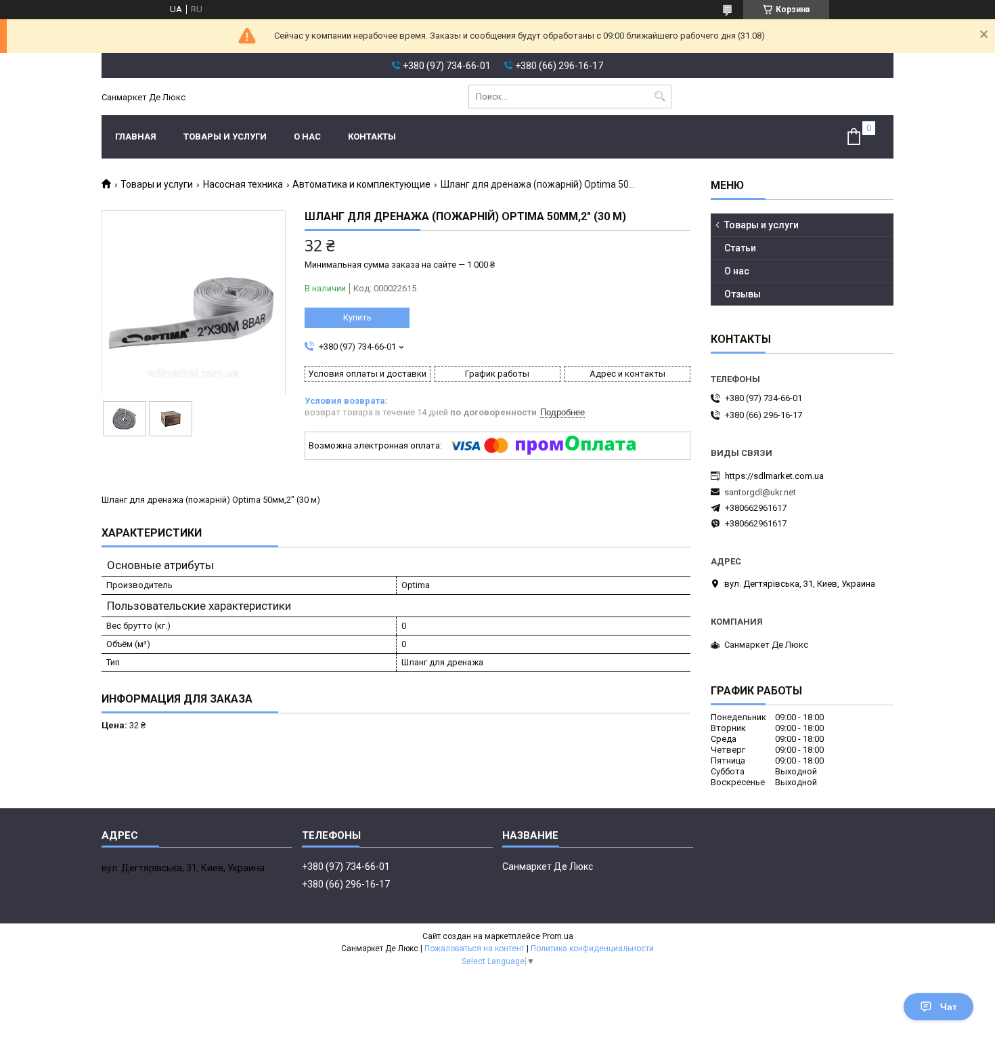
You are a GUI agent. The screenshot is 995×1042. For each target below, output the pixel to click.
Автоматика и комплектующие (361, 184)
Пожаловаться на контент (474, 948)
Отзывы (742, 294)
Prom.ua (557, 936)
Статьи (740, 248)
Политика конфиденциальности (592, 948)
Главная (135, 136)
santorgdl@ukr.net (760, 492)
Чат (948, 1006)
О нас (307, 136)
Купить (357, 317)
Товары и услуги (225, 136)
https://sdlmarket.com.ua (774, 476)
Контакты (372, 136)
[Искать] (659, 96)
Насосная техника (243, 184)
